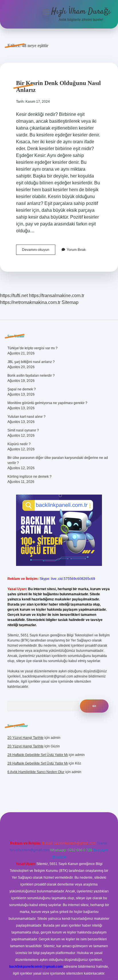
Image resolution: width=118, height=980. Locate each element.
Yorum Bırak (76, 250)
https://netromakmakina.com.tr (30, 302)
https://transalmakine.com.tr (56, 295)
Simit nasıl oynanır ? (23, 430)
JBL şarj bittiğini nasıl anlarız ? (31, 362)
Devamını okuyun (38, 251)
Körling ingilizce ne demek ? (29, 477)
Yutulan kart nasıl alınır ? (26, 417)
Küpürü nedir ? (19, 444)
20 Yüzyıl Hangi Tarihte (25, 738)
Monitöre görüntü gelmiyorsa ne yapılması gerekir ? (47, 403)
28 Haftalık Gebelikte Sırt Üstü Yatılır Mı (37, 755)
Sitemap (70, 302)
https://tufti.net (14, 295)
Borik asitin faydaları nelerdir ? (31, 376)
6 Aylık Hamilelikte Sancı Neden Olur (35, 772)
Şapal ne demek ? (21, 389)
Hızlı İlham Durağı (81, 11)
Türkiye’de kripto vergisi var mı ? (32, 348)
